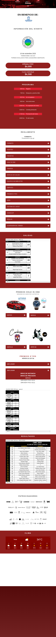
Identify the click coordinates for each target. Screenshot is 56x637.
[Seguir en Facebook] (7, 599)
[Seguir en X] (10, 599)
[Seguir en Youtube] (16, 599)
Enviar (45, 631)
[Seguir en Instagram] (13, 599)
